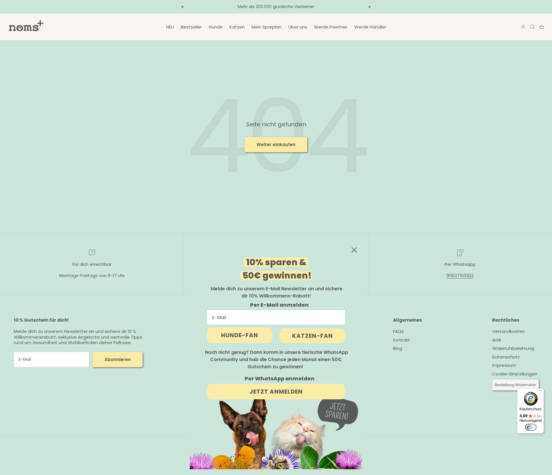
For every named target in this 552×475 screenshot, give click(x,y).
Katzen (237, 27)
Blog (397, 348)
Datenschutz (506, 357)
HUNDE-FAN (239, 335)
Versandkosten (508, 331)
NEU (170, 27)
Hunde (216, 27)
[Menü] (540, 392)
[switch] (530, 427)
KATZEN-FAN (312, 336)
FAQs (398, 331)
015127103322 (460, 275)
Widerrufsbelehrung (513, 348)
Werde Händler (370, 27)
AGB (496, 340)
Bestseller (191, 27)
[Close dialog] (354, 250)
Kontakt (401, 340)
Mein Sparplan (266, 27)
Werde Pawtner (330, 27)
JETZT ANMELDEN (276, 392)
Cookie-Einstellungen (514, 374)
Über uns (297, 27)
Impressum (504, 365)
